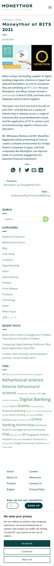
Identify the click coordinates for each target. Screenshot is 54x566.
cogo (43, 393)
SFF (24, 434)
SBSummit (14, 435)
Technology (8, 300)
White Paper (9, 311)
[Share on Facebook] (20, 170)
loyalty (32, 415)
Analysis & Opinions (13, 236)
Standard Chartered (33, 439)
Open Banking (10, 277)
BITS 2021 (32, 87)
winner (47, 443)
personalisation (37, 429)
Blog (4, 248)
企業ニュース (9, 317)
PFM (5, 434)
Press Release (10, 288)
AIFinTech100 (21, 375)
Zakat (10, 447)
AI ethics (12, 375)
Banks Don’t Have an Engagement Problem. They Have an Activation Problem (26, 336)
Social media (17, 439)
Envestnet (6, 406)
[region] (27, 538)
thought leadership (24, 443)
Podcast (6, 282)
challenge (32, 393)
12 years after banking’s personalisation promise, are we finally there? (25, 355)
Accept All (27, 543)
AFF (4, 374)
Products (7, 294)
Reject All (27, 559)
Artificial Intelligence (35, 375)
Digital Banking (10, 265)
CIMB (38, 393)
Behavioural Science (13, 242)
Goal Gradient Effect (40, 411)
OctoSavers (22, 420)
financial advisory (37, 406)
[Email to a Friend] (34, 170)
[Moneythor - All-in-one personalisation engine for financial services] (17, 7)
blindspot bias (22, 393)
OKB (29, 420)
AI (8, 374)
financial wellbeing (13, 410)
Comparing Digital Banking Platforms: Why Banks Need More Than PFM (26, 346)
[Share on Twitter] (27, 170)
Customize (27, 551)
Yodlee (5, 447)
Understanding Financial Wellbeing (30, 195)
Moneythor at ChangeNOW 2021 (22, 185)
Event (18, 20)
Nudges (14, 420)
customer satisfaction (10, 400)
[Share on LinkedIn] (41, 170)
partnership (9, 95)
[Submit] (46, 219)
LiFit (27, 415)
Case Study (8, 254)
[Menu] (50, 7)
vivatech (38, 443)
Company (7, 20)
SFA (19, 435)
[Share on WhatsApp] (13, 170)
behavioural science (22, 380)
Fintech (29, 411)
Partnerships (25, 425)
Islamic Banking (17, 414)
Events (24, 405)
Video (5, 305)
